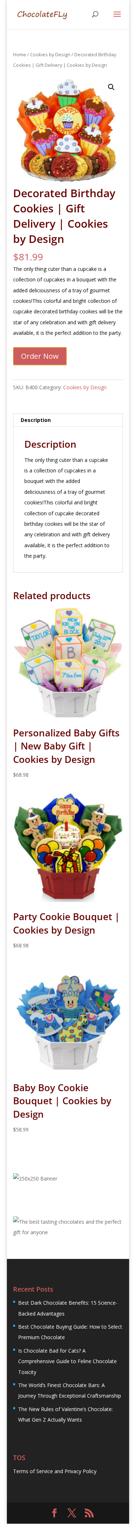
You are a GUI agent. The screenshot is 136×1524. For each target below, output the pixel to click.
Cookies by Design (50, 54)
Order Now (40, 356)
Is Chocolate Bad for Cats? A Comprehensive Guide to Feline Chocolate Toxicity (67, 1361)
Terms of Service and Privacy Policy (54, 1471)
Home (19, 54)
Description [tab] (36, 419)
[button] (111, 87)
